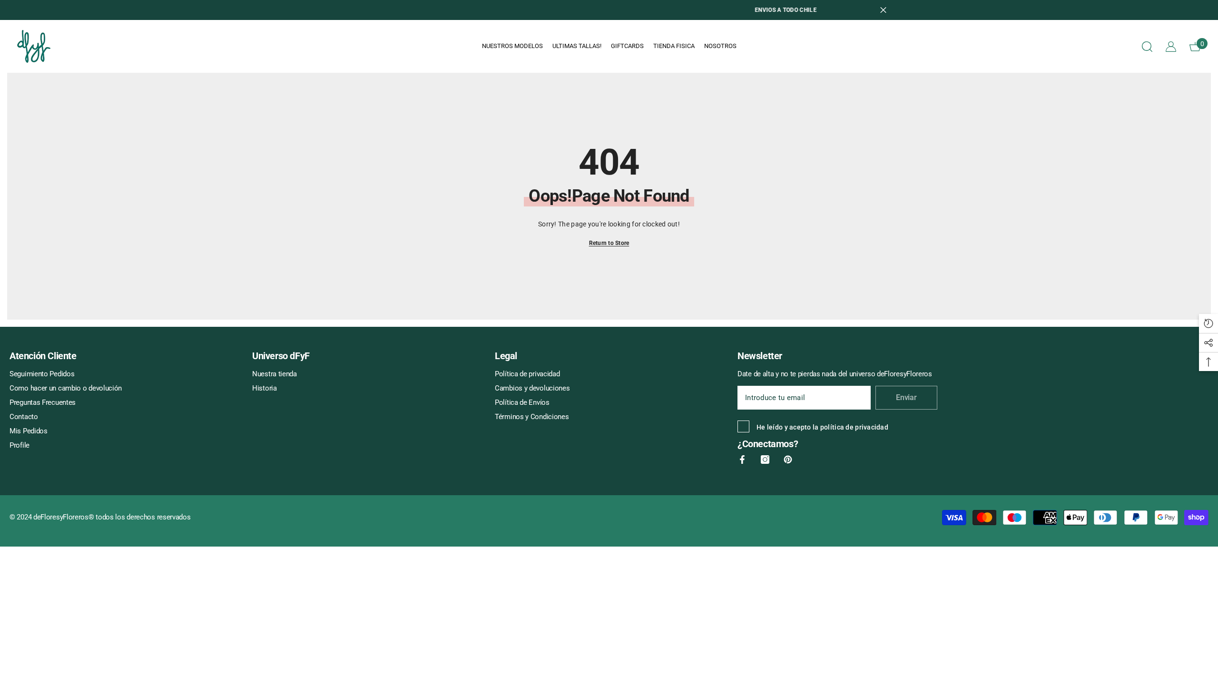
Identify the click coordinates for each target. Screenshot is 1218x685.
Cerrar (883, 10)
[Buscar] (1147, 46)
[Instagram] (765, 459)
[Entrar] (1171, 46)
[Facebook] (742, 459)
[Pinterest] (788, 459)
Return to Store (609, 243)
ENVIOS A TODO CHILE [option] (609, 10)
